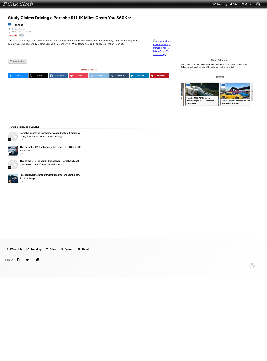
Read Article (18, 61)
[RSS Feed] (38, 260)
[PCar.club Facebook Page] (18, 260)
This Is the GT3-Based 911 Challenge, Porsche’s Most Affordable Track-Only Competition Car (49, 163)
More (247, 4)
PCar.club (16, 249)
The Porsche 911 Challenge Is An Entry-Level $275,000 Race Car (50, 149)
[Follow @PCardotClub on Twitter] (27, 260)
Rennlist (18, 24)
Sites (235, 4)
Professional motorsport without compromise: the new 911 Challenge (50, 176)
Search (68, 249)
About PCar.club (219, 60)
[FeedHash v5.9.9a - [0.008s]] (252, 266)
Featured (219, 76)
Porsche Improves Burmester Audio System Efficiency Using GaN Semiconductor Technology (50, 135)
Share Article (89, 69)
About (85, 249)
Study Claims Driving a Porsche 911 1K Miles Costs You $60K (68, 17)
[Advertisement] (89, 102)
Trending (221, 4)
